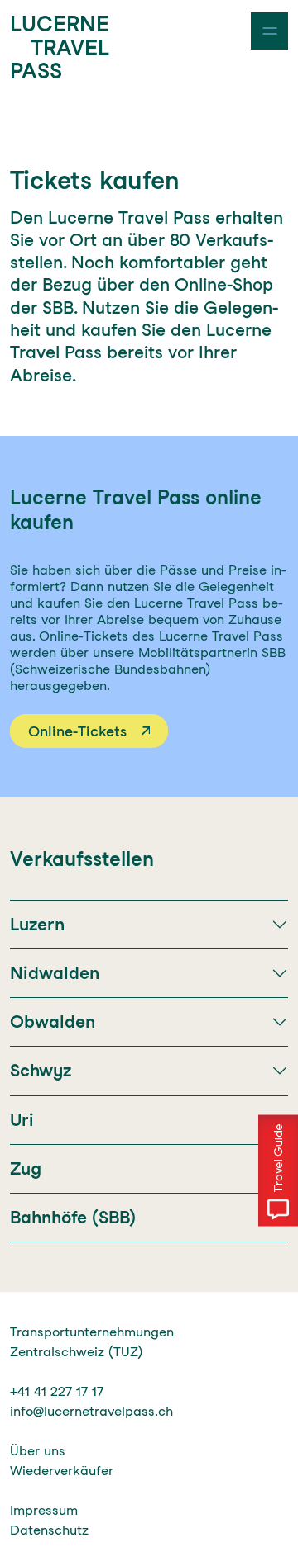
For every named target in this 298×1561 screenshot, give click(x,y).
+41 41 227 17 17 (56, 1391)
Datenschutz (49, 1530)
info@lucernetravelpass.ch (91, 1411)
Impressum (44, 1510)
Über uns (37, 1451)
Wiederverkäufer (61, 1470)
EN (50, 27)
